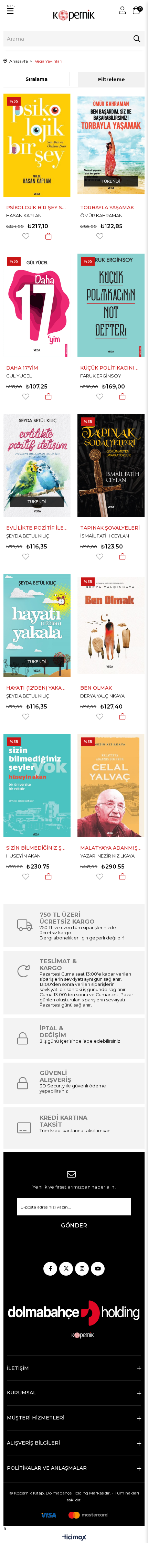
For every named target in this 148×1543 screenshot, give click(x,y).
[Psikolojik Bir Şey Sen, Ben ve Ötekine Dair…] (37, 145)
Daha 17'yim (22, 368)
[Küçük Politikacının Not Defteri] (111, 305)
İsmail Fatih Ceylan (104, 536)
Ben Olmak (96, 688)
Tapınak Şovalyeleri (110, 528)
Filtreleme (111, 79)
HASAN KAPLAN (24, 215)
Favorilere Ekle (25, 236)
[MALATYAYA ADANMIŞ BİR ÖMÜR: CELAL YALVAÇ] (111, 785)
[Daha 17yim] (37, 305)
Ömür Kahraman (101, 215)
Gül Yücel (19, 376)
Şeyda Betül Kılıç (27, 536)
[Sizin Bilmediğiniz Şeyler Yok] (37, 785)
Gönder (74, 1225)
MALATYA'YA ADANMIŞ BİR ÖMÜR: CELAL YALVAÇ (111, 848)
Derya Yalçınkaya (102, 696)
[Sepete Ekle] (48, 236)
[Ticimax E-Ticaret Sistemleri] (74, 1538)
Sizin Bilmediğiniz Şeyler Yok (37, 848)
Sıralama (36, 79)
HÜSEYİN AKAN (23, 856)
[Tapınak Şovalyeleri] (111, 465)
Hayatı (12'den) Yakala (37, 688)
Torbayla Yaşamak (107, 207)
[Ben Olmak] (111, 625)
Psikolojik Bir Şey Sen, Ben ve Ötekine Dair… (37, 207)
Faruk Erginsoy (100, 376)
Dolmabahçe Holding (67, 1493)
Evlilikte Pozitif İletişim (37, 528)
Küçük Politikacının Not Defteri (111, 368)
